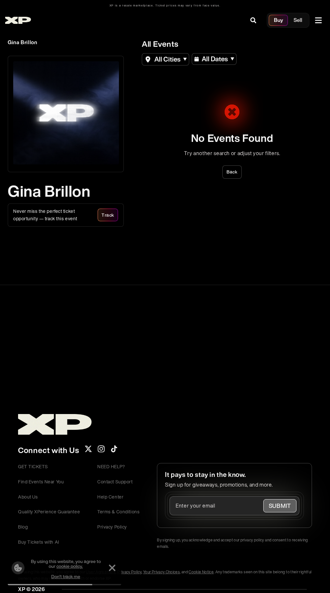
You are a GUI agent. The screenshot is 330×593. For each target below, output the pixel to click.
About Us (28, 496)
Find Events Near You (41, 481)
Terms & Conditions (118, 511)
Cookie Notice (201, 572)
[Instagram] (101, 451)
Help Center (110, 496)
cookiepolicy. (69, 566)
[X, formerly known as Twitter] (88, 451)
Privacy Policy (112, 526)
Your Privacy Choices (161, 572)
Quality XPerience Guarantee (49, 511)
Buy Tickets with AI (38, 542)
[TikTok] (114, 451)
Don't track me (65, 576)
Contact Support (114, 481)
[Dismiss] (112, 568)
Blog (23, 526)
